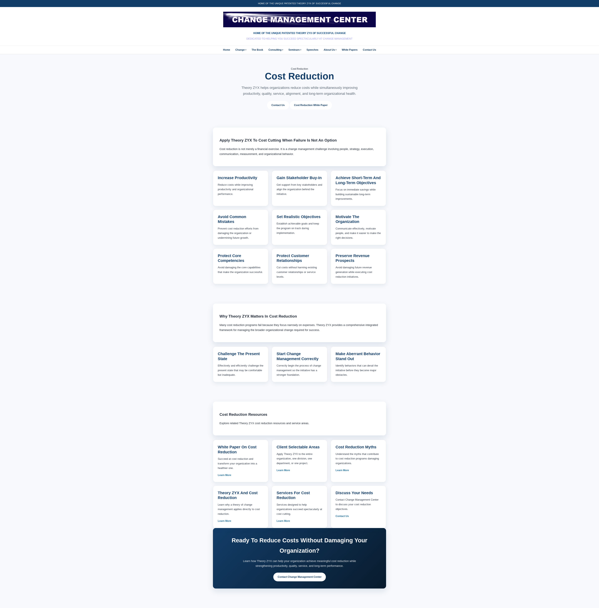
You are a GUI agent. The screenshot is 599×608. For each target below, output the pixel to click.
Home (226, 49)
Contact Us (369, 49)
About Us (329, 49)
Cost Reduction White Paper (311, 105)
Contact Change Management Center (299, 577)
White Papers (350, 49)
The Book (257, 49)
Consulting (275, 49)
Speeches (312, 49)
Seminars (294, 49)
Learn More (224, 475)
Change (240, 49)
